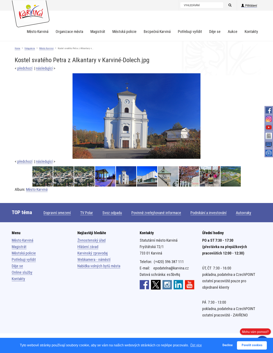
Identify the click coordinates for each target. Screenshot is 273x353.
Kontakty (18, 279)
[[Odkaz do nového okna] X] (156, 284)
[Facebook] (269, 110)
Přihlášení (251, 5)
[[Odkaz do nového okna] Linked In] (178, 284)
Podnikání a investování (208, 212)
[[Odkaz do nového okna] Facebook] (144, 284)
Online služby (22, 272)
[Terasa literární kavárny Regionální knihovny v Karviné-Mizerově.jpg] (210, 176)
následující (44, 68)
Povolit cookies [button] (252, 345)
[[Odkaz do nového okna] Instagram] (167, 284)
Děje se (17, 266)
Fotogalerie (30, 48)
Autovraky (243, 212)
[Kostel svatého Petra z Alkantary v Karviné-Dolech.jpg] (136, 116)
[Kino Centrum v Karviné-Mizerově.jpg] (147, 176)
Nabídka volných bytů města (98, 266)
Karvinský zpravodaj (92, 253)
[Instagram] (269, 119)
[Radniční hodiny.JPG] (168, 176)
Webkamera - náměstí (93, 259)
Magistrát (19, 246)
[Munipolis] (269, 153)
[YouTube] (269, 127)
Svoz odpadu (112, 212)
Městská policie (24, 253)
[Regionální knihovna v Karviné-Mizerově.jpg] (189, 176)
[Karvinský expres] (269, 144)
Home (17, 48)
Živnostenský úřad (91, 240)
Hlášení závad (87, 246)
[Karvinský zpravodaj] (269, 136)
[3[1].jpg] (63, 176)
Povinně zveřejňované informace (156, 212)
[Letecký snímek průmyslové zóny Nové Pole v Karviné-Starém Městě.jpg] (231, 176)
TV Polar (86, 212)
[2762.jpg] (42, 176)
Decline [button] (227, 345)
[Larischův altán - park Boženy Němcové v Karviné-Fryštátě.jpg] (105, 176)
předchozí (24, 68)
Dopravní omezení (57, 212)
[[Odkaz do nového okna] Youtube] (190, 284)
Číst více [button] (196, 345)
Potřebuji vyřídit (24, 259)
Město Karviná (46, 48)
